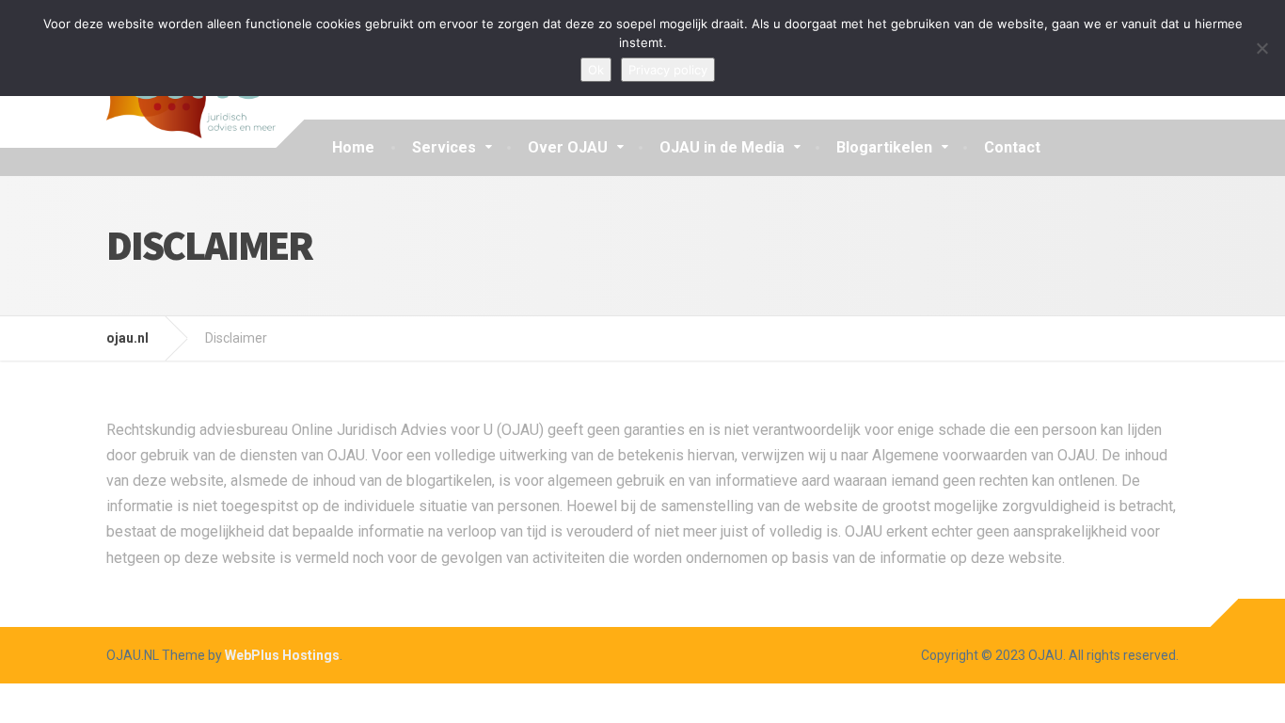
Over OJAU (568, 147)
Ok (596, 69)
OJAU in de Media (722, 147)
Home (353, 147)
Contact (1012, 147)
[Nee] (1261, 48)
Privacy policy (667, 69)
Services (444, 147)
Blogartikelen (884, 147)
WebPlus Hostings (282, 655)
